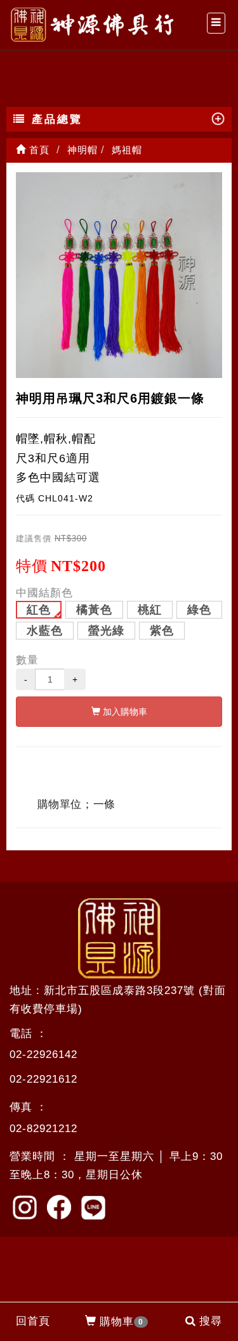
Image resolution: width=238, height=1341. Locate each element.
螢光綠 (106, 630)
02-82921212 (43, 1129)
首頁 (38, 149)
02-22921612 (43, 1079)
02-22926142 (43, 1054)
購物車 (121, 1322)
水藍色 (45, 630)
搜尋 (210, 1321)
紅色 (39, 609)
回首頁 (33, 1321)
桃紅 (150, 609)
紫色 (162, 630)
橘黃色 (94, 609)
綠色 (199, 609)
